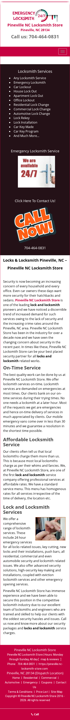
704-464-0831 (44, 36)
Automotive (12, 682)
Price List (42, 691)
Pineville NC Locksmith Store (37, 300)
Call (36, 714)
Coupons (46, 682)
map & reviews (50, 659)
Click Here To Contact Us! (35, 200)
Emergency (30, 682)
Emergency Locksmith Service (35, 151)
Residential (31, 677)
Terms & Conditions (20, 691)
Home (16, 677)
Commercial (48, 677)
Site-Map (56, 691)
